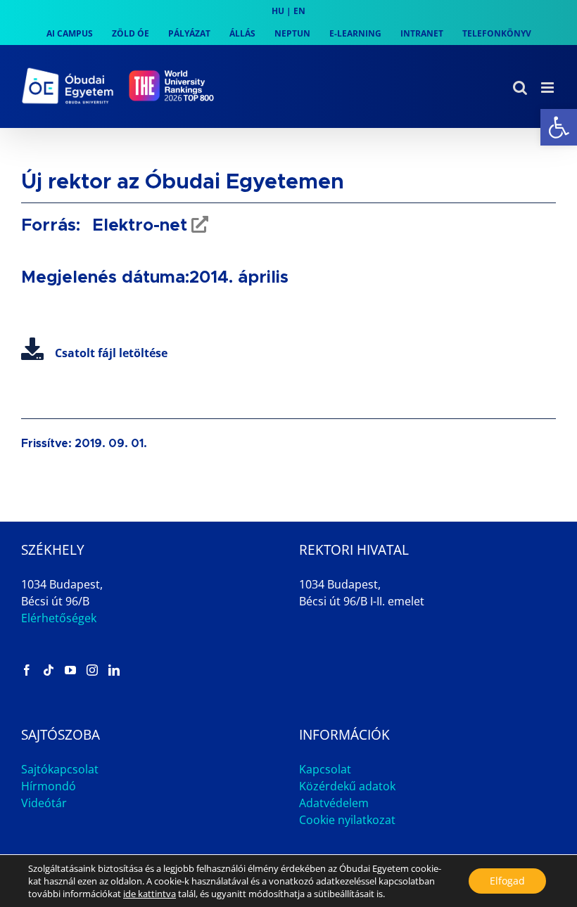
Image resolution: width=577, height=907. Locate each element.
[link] (558, 127)
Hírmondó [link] (48, 786)
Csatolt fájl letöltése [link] (111, 353)
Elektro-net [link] (137, 225)
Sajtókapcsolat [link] (60, 769)
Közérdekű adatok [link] (347, 786)
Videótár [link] (44, 803)
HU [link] (278, 11)
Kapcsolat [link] (325, 769)
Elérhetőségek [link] (58, 618)
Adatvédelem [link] (334, 803)
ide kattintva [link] (149, 893)
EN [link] (299, 11)
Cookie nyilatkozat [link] (347, 820)
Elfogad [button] (507, 880)
